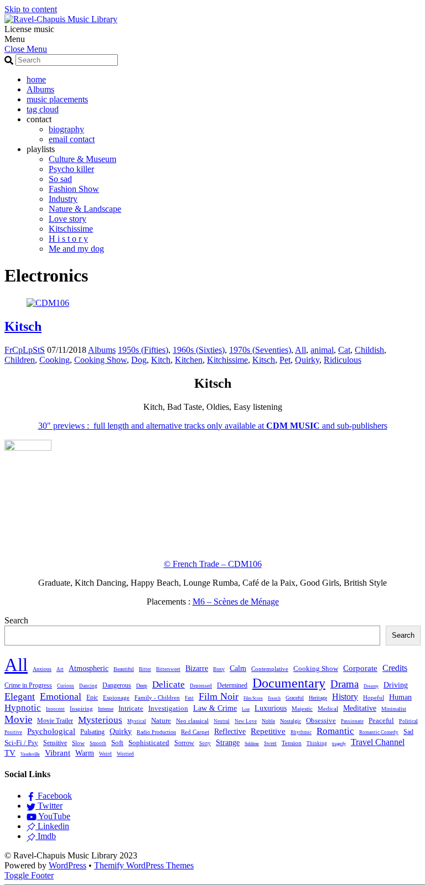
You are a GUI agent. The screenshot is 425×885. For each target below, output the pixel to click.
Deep (141, 686)
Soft (117, 743)
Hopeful (373, 697)
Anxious (42, 669)
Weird (105, 754)
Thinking (317, 743)
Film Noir (219, 696)
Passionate (352, 721)
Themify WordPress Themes (144, 865)
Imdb (45, 836)
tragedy (339, 743)
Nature (161, 721)
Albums (40, 89)
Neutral (222, 721)
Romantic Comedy (378, 732)
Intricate (130, 708)
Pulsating (92, 732)
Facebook (53, 795)
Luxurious (271, 708)
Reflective (230, 731)
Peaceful (381, 720)
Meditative (359, 708)
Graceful (295, 698)
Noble (268, 721)
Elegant (19, 696)
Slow (78, 743)
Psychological (51, 731)
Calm (238, 668)
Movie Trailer (55, 721)
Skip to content (30, 9)
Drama (344, 684)
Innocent (55, 709)
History (345, 696)
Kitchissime (227, 360)
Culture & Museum (82, 159)
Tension (292, 743)
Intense (105, 709)
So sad (60, 179)
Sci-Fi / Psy (21, 743)
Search (16, 620)
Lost (246, 709)
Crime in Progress (28, 685)
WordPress (67, 865)
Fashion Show (74, 189)
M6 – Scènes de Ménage (236, 601)
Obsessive (321, 721)
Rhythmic (301, 732)
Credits (394, 668)
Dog (139, 360)
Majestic (302, 708)
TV (9, 752)
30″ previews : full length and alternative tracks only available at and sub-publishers (212, 425)
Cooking (54, 360)
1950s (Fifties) (143, 350)
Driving (395, 685)
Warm (84, 753)
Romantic (335, 731)
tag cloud (43, 109)
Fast (189, 698)
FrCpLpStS (24, 350)
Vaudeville (30, 754)
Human (400, 697)
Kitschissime (71, 228)
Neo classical (192, 720)
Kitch (160, 360)
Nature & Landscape (85, 209)
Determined (232, 685)
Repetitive (268, 731)
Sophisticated (148, 743)
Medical (328, 708)
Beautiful (123, 669)
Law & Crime (215, 708)
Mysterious (100, 720)
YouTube (53, 816)
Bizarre (196, 668)
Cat (344, 350)
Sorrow (184, 743)
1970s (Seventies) (260, 350)
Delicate (168, 684)
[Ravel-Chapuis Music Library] (60, 19)
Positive (13, 732)
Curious (65, 686)
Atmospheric (88, 668)
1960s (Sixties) (199, 350)
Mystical (136, 721)
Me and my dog (76, 248)
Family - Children (157, 697)
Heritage (318, 698)
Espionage (116, 698)
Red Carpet (195, 731)
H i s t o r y (68, 238)
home (36, 79)
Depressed (201, 686)
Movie (18, 719)
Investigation (168, 708)
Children (19, 360)
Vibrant (57, 752)
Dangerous (116, 685)
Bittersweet (168, 669)
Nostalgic (290, 721)
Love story (67, 218)
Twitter (49, 805)
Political (408, 721)
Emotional (60, 696)
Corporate (360, 668)
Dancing (88, 686)
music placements (57, 99)
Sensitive (55, 743)
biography (66, 129)
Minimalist (393, 709)
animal (322, 350)
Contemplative (269, 669)
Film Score (253, 698)
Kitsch (23, 326)
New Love (246, 721)
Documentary (288, 682)
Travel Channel (378, 742)
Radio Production (156, 732)
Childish (369, 350)
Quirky (307, 360)
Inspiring (81, 709)
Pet (285, 360)
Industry (63, 199)
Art (60, 669)
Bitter (145, 669)
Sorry (205, 743)
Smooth (98, 743)
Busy (219, 669)
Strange (228, 742)
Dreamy (371, 686)
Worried (125, 754)
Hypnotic (22, 707)
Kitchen (189, 360)
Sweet (270, 743)
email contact (72, 139)
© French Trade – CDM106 (213, 564)
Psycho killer (71, 169)
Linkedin (52, 826)
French (274, 698)
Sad (408, 732)
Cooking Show (100, 360)
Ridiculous (342, 360)
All (300, 350)
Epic (92, 697)
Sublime (252, 743)
